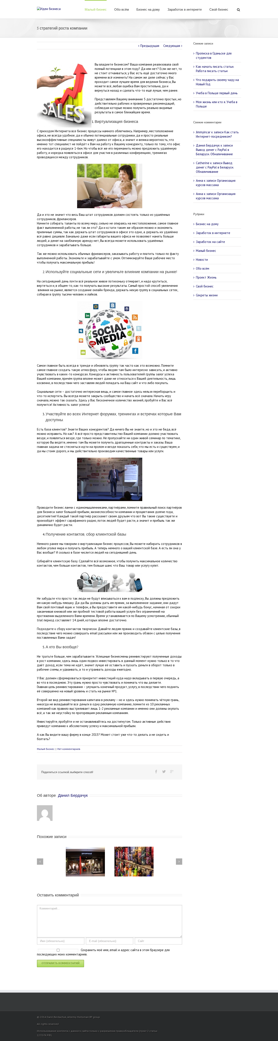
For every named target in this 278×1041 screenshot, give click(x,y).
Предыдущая (149, 46)
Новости (202, 259)
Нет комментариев (68, 749)
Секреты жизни (207, 295)
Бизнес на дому (148, 10)
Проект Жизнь (206, 277)
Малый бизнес (96, 10)
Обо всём (121, 10)
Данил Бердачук (73, 795)
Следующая (171, 46)
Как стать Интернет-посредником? (217, 134)
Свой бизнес (218, 10)
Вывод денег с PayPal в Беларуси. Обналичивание (214, 152)
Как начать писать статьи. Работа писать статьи (215, 68)
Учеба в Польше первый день (217, 93)
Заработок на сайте (210, 242)
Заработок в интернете (184, 10)
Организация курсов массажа (215, 182)
